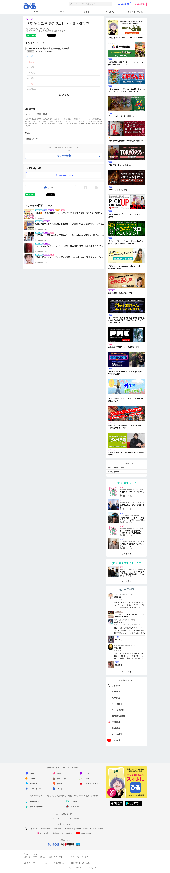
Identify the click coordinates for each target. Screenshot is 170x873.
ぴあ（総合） (117, 685)
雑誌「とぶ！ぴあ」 (56, 857)
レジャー (33, 783)
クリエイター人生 (135, 11)
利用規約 (74, 863)
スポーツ (87, 778)
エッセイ (85, 11)
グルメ (59, 783)
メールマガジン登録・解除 (77, 857)
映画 (32, 773)
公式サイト (52, 188)
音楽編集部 (116, 697)
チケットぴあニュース (117, 467)
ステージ (87, 773)
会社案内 (26, 863)
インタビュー (35, 788)
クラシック (61, 778)
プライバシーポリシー (42, 863)
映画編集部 (116, 691)
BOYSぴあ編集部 (118, 716)
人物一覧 (26, 857)
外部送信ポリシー (61, 863)
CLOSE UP (60, 11)
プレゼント (61, 788)
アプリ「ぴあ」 (39, 857)
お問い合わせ (86, 863)
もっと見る (64, 95)
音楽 (59, 773)
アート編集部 (117, 704)
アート (32, 778)
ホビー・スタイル (91, 783)
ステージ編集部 (118, 710)
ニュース (36, 11)
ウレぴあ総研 (113, 471)
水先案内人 (110, 11)
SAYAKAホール (65, 175)
